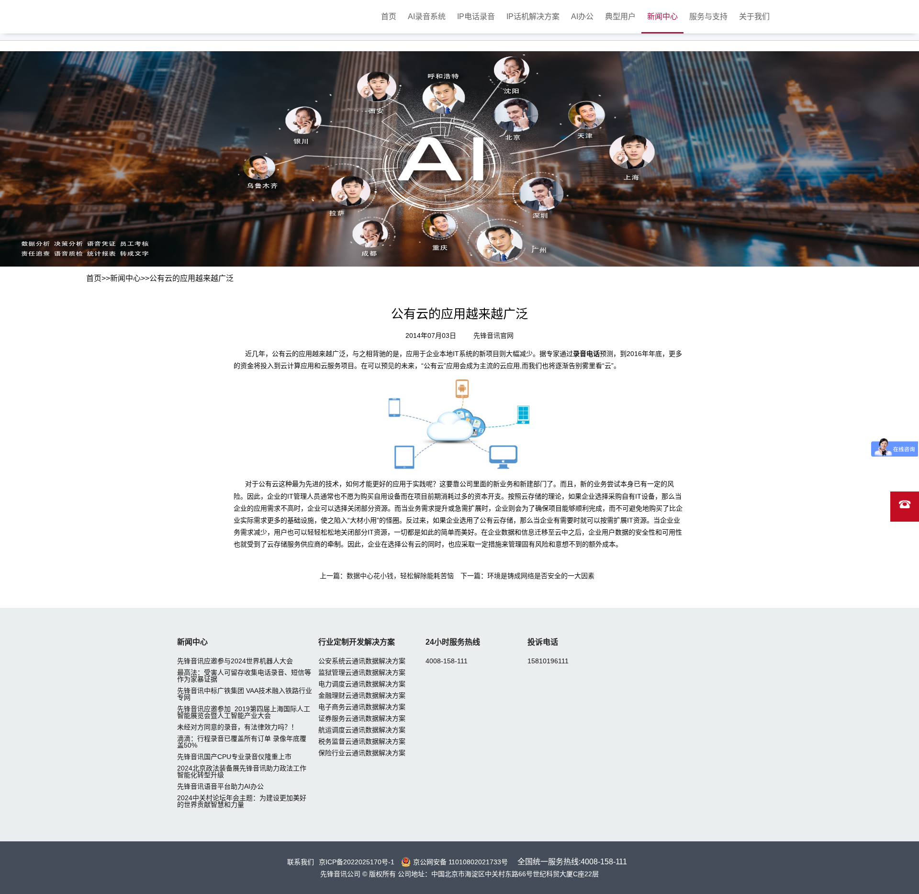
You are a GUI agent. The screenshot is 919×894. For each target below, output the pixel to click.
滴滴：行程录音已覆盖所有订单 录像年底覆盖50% (241, 742)
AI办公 (582, 16)
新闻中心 (662, 16)
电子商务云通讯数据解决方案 (361, 707)
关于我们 (754, 16)
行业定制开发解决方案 (356, 642)
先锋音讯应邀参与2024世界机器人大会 (235, 661)
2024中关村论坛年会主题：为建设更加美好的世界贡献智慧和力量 (241, 801)
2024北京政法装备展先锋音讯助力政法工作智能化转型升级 (241, 771)
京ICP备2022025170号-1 (356, 862)
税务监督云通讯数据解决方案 (361, 741)
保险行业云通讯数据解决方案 (361, 753)
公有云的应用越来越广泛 (191, 278)
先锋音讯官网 (493, 335)
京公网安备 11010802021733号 (460, 862)
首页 (388, 16)
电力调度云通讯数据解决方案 (361, 684)
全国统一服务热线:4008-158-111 (572, 862)
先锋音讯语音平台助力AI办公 (220, 786)
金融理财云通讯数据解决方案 (361, 695)
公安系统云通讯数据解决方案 (361, 661)
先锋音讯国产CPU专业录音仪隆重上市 (234, 756)
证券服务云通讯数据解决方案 (361, 718)
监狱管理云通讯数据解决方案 (361, 672)
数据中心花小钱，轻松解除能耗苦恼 (400, 576)
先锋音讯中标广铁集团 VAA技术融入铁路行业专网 (244, 694)
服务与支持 (708, 16)
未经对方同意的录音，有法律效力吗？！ (237, 727)
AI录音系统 (427, 16)
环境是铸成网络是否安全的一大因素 (540, 576)
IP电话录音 (476, 16)
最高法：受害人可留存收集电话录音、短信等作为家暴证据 (244, 676)
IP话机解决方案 (533, 16)
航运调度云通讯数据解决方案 (361, 730)
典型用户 (620, 16)
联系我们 (300, 862)
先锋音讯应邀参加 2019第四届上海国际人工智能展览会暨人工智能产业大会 (243, 712)
